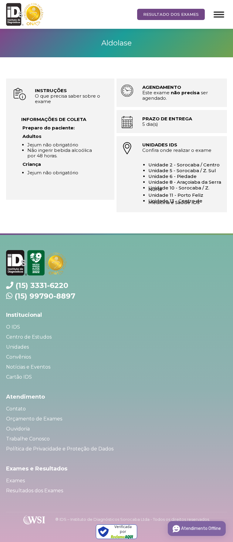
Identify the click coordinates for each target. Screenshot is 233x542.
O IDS (13, 327)
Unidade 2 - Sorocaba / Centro (184, 165)
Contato (16, 409)
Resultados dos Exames (34, 490)
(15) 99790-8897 (45, 296)
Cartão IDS (19, 377)
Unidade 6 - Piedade (172, 176)
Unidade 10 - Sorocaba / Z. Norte (178, 188)
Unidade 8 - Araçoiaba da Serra (184, 182)
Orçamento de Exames (34, 419)
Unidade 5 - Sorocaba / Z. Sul (182, 170)
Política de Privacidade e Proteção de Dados (59, 449)
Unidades (17, 347)
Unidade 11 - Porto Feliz (175, 195)
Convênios (18, 357)
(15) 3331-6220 (41, 285)
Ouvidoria (18, 429)
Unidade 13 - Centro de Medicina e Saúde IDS (175, 201)
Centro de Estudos (29, 337)
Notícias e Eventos (28, 367)
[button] (220, 7)
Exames (15, 480)
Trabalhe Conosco (28, 439)
